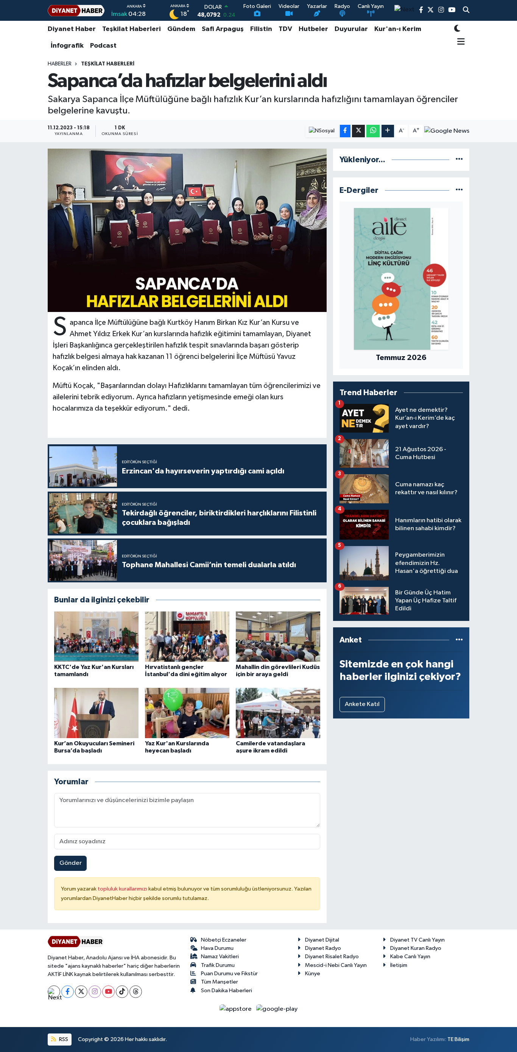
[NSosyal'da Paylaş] (321, 131)
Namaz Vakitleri (220, 956)
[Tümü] (459, 160)
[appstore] (236, 1009)
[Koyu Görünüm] (457, 29)
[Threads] (135, 991)
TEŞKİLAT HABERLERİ (107, 64)
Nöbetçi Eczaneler (223, 940)
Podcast (103, 45)
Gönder (70, 863)
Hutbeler (313, 29)
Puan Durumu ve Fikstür (229, 973)
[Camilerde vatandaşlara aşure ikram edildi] (278, 713)
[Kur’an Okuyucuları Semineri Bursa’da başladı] (96, 713)
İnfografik (67, 45)
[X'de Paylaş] (358, 131)
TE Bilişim (458, 1039)
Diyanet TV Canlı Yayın (417, 940)
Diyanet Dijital (322, 940)
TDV (285, 29)
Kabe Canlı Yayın (410, 956)
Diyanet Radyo (323, 948)
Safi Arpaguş (223, 29)
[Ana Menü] (459, 42)
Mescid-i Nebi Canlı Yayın (336, 965)
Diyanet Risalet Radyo (332, 956)
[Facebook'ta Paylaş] (345, 131)
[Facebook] (67, 991)
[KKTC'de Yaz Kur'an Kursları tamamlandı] (96, 636)
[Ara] (466, 11)
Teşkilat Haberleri (131, 29)
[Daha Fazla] (388, 131)
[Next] (54, 991)
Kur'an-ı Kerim (397, 29)
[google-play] (277, 1009)
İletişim (398, 965)
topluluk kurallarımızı (123, 889)
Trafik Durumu (218, 965)
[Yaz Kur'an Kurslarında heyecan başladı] (187, 713)
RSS (63, 1039)
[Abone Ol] (446, 131)
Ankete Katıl (362, 704)
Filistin (261, 29)
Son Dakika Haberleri (226, 990)
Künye (312, 973)
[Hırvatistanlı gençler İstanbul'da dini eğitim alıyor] (187, 636)
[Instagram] (95, 991)
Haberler (60, 64)
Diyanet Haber (72, 29)
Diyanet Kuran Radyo (415, 948)
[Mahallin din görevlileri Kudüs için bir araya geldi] (278, 636)
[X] (81, 991)
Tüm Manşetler (219, 982)
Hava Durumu (217, 948)
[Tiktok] (122, 991)
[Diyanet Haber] (76, 10)
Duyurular (351, 29)
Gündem (181, 29)
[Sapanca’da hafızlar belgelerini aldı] (187, 230)
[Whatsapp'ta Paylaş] (373, 131)
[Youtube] (108, 991)
